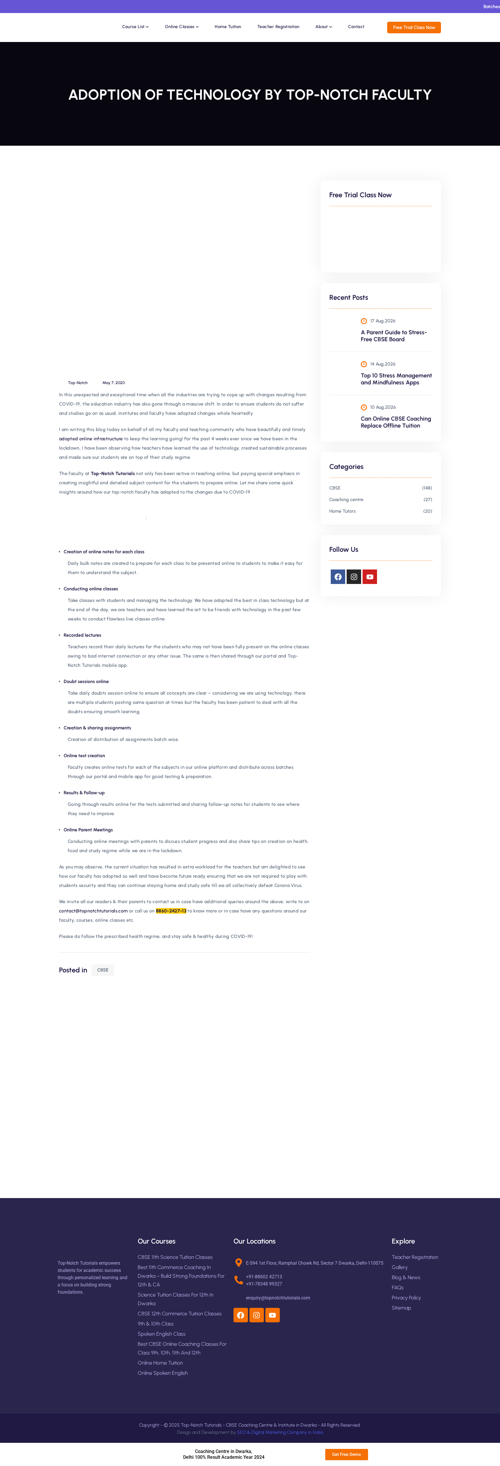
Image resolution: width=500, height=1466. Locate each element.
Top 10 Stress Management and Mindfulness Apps (396, 379)
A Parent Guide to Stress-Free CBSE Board (394, 336)
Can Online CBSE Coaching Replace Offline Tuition (396, 422)
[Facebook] (338, 576)
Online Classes (179, 26)
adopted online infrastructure (91, 438)
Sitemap (401, 1308)
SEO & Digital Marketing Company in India (280, 1432)
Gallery (400, 1267)
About (321, 26)
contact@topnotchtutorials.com (93, 911)
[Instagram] (354, 576)
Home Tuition (228, 26)
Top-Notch (78, 382)
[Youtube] (370, 576)
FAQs (398, 1287)
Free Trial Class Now (414, 27)
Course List (133, 26)
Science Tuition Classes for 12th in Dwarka (176, 1299)
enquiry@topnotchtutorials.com (278, 1298)
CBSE (103, 970)
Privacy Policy (406, 1298)
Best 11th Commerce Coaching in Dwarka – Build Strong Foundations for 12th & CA (181, 1276)
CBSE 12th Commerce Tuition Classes (180, 1313)
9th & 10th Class (156, 1324)
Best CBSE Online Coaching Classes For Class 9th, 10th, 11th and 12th (182, 1348)
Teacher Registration (278, 26)
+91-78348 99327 (264, 1284)
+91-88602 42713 (264, 1276)
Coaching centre (346, 499)
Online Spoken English (163, 1373)
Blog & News (406, 1277)
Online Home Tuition (160, 1363)
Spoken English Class (161, 1334)
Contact (356, 26)
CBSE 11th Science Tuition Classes (175, 1257)
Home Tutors (342, 511)
